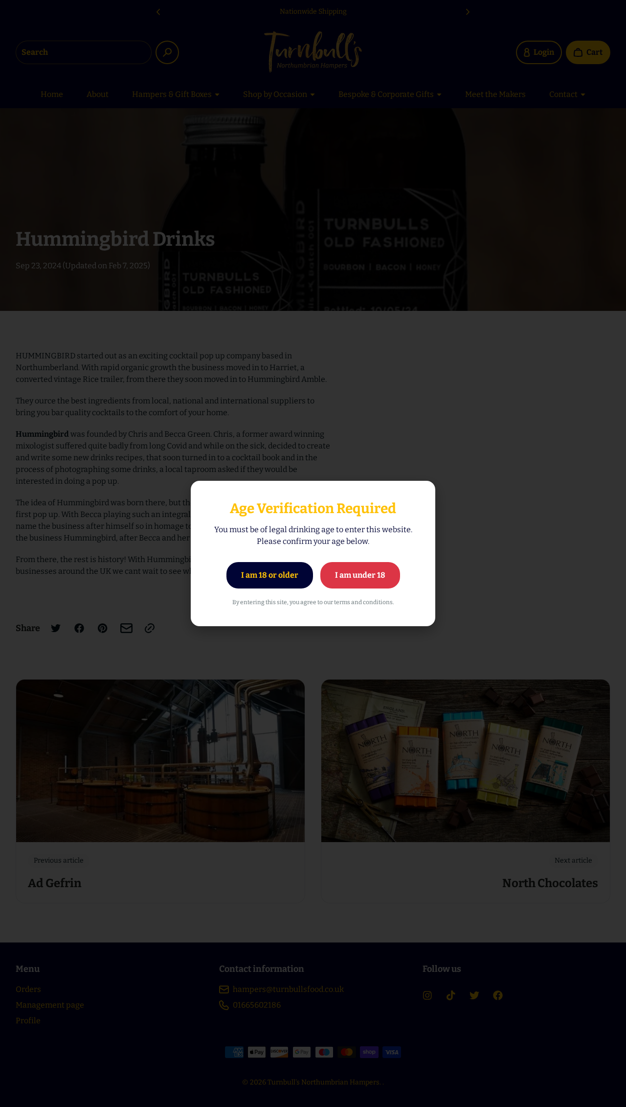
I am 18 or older (269, 575)
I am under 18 (360, 575)
